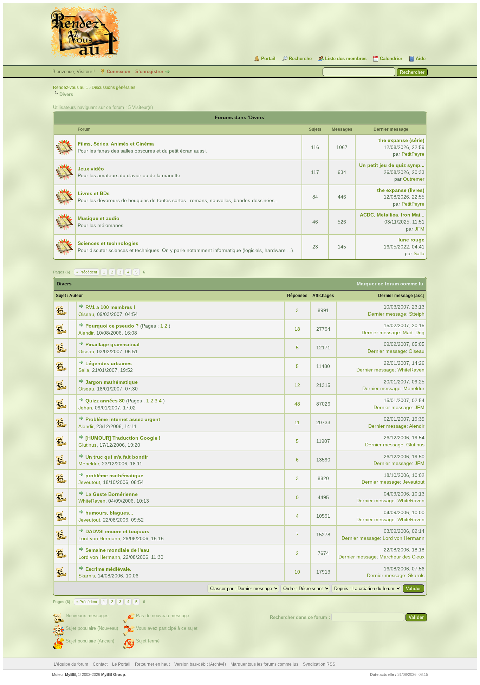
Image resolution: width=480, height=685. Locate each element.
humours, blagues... (109, 513)
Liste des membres (346, 58)
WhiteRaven (410, 370)
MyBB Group (113, 674)
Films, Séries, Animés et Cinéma (116, 144)
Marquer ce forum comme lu (390, 283)
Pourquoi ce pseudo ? (112, 326)
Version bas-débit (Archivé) (200, 664)
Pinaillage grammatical (112, 344)
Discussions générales (113, 87)
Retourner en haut (152, 664)
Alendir (85, 333)
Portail (268, 58)
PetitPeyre (413, 154)
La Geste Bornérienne (111, 494)
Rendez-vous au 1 (70, 87)
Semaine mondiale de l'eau (117, 550)
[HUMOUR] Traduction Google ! (123, 438)
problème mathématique (114, 475)
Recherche (300, 58)
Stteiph (416, 314)
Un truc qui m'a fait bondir (116, 457)
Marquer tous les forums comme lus (264, 664)
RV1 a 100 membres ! (110, 307)
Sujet (61, 295)
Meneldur (413, 388)
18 (297, 329)
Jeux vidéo (91, 169)
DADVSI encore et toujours (117, 531)
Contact (100, 664)
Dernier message (395, 295)
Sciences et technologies (108, 243)
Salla (419, 253)
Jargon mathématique (111, 382)
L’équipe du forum (71, 664)
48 (297, 404)
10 (297, 572)
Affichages (323, 295)
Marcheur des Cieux (402, 557)
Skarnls (86, 576)
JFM (419, 229)
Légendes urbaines (108, 363)
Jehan (85, 408)
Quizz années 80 (105, 400)
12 (297, 385)
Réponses (297, 295)
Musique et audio (98, 218)
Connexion (118, 71)
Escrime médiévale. (108, 569)
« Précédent (86, 272)
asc (419, 295)
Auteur (76, 295)
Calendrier (391, 58)
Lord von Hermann (99, 538)
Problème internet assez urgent (122, 419)
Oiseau (86, 314)
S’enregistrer (149, 71)
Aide (421, 58)
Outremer (413, 179)
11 (297, 422)
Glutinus (87, 445)
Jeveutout (89, 482)
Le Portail (121, 664)
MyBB (70, 674)
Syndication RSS (319, 664)
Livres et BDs (94, 193)
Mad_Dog (413, 332)
